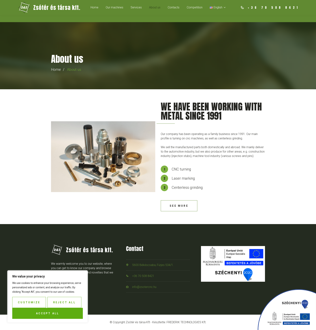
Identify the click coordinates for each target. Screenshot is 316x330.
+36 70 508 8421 (143, 276)
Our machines (114, 7)
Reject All (64, 302)
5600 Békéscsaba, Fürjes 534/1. (153, 265)
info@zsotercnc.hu (144, 287)
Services (136, 7)
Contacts (173, 7)
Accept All (47, 313)
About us (154, 7)
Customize (29, 302)
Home (94, 7)
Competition (194, 7)
